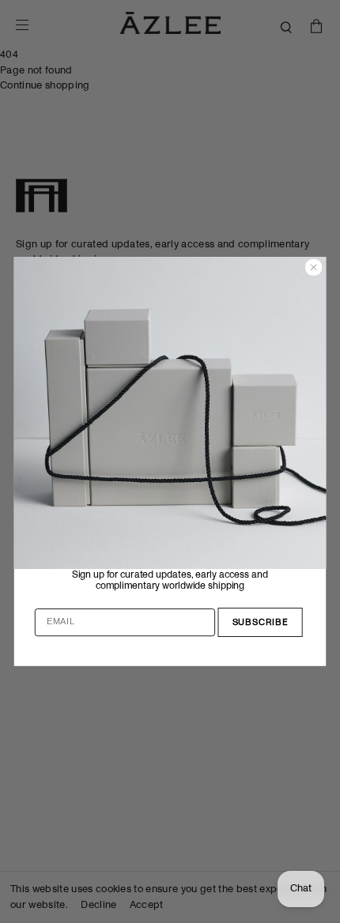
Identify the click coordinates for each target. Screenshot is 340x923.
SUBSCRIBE (260, 622)
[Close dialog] (314, 268)
